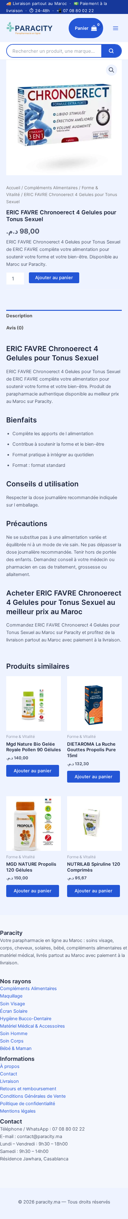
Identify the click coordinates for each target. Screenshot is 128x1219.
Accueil (13, 187)
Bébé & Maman (16, 1048)
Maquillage (11, 996)
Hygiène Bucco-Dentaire (25, 1018)
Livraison (9, 1081)
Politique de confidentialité (27, 1103)
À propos (10, 1066)
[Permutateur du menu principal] (115, 28)
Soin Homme (13, 1033)
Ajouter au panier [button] (33, 771)
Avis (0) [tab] (15, 328)
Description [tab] (19, 316)
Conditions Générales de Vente (33, 1096)
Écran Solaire (13, 1011)
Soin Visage (12, 1004)
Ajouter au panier (54, 277)
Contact (8, 1074)
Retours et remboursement (28, 1089)
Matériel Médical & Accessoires (32, 1026)
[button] (111, 70)
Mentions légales (18, 1111)
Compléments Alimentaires (51, 187)
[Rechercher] (111, 51)
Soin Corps (12, 1041)
